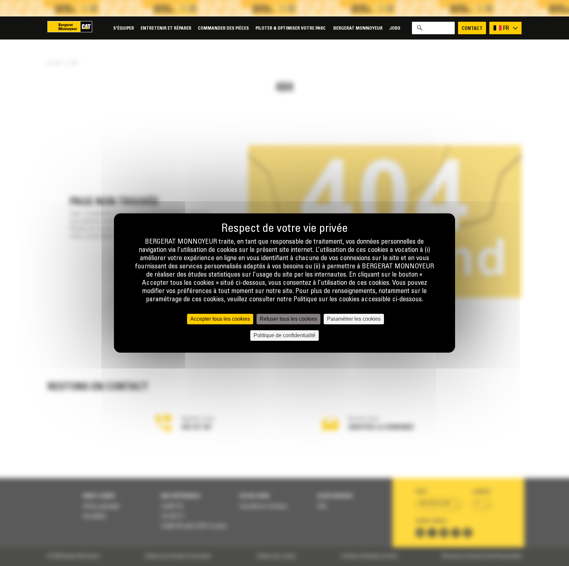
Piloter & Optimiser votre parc (291, 28)
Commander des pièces (223, 28)
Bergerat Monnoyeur (358, 28)
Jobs (394, 28)
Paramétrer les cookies (354, 319)
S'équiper (123, 28)
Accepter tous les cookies (220, 319)
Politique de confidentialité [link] (284, 335)
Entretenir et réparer (166, 28)
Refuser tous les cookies (288, 319)
